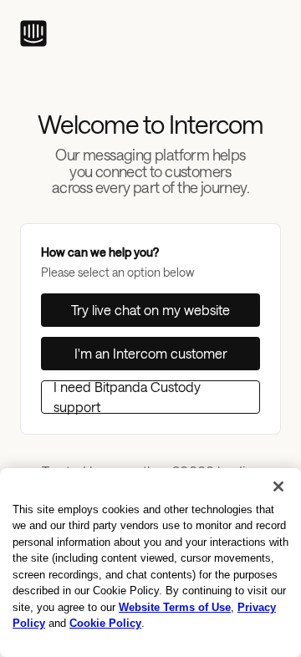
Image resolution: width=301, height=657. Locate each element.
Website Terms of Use (175, 607)
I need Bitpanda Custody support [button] (127, 397)
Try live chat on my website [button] (150, 310)
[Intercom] (33, 33)
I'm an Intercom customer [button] (150, 353)
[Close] (278, 486)
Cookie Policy (105, 623)
